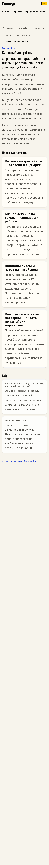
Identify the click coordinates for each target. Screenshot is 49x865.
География (23, 28)
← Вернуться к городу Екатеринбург (19, 461)
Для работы (17, 11)
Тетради (28, 11)
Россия (8, 35)
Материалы (39, 11)
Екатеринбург (23, 35)
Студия (6, 11)
